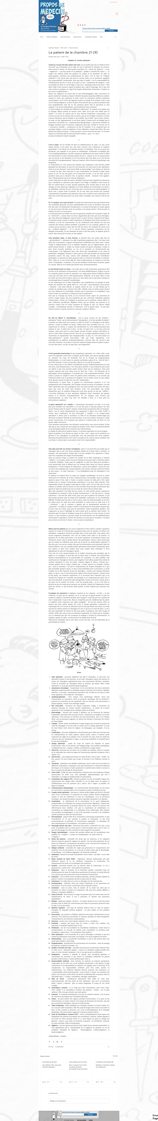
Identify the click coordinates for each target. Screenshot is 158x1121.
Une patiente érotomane (78, 1062)
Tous (41, 37)
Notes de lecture (65, 37)
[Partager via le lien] (61, 1041)
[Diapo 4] (84, 25)
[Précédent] (46, 13)
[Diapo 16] (82, 25)
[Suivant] (116, 13)
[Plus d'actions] (108, 48)
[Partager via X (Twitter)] (53, 1041)
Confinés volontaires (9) (104, 1062)
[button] (115, 37)
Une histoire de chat (49, 1062)
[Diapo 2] (78, 25)
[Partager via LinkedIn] (57, 1041)
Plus (101, 37)
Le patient (63, 1036)
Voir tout (115, 1056)
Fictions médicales (51, 37)
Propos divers (77, 37)
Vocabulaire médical (91, 37)
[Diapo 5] (80, 25)
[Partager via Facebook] (49, 1041)
